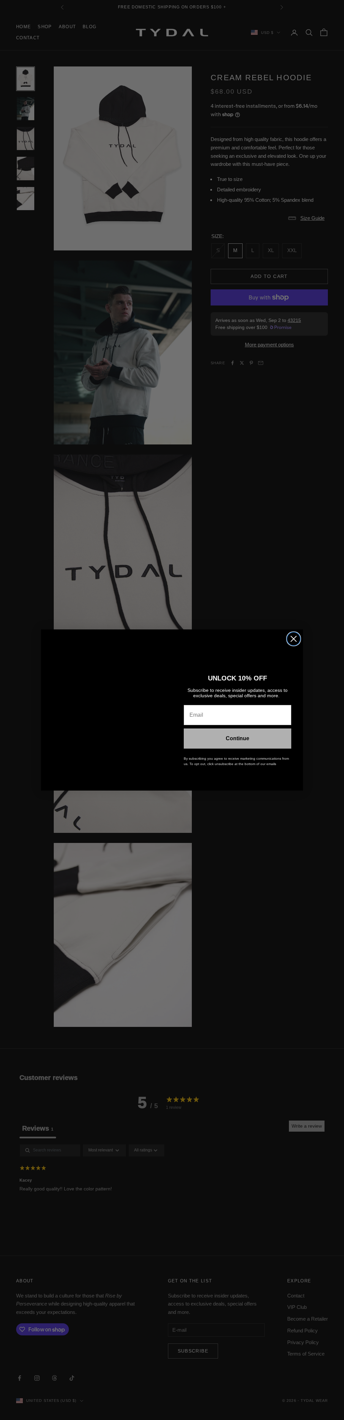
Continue (237, 738)
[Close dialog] (293, 639)
